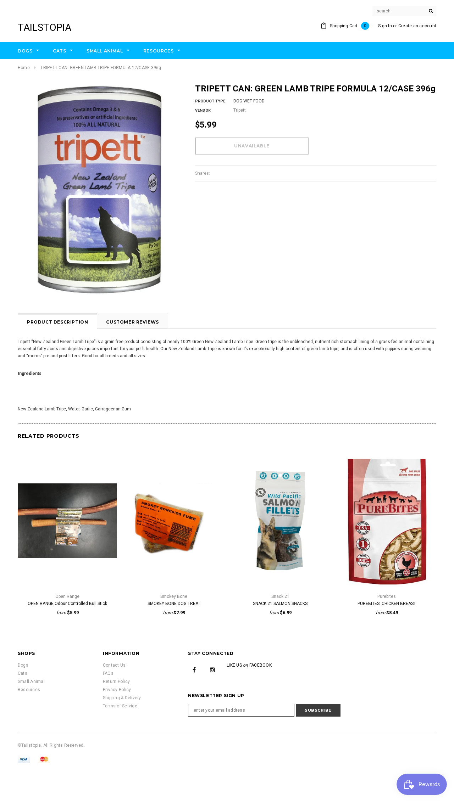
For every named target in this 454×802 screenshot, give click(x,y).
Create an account (417, 25)
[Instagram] (212, 669)
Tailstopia (44, 27)
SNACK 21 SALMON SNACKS (280, 603)
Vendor (203, 110)
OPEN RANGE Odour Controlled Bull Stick (67, 603)
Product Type (210, 101)
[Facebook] (194, 669)
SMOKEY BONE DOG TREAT (174, 603)
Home (24, 67)
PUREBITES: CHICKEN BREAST (387, 603)
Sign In (385, 25)
